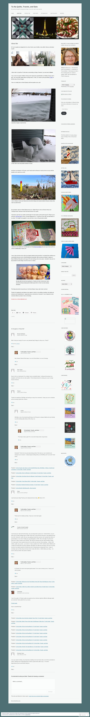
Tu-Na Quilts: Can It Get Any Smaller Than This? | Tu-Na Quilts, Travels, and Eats (34, 618)
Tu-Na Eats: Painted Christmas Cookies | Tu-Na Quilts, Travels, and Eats (32, 484)
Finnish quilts (14, 603)
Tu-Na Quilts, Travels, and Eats (24, 7)
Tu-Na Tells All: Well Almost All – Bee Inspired (26, 488)
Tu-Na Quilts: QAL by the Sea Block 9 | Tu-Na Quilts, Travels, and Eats (31, 640)
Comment (50, 691)
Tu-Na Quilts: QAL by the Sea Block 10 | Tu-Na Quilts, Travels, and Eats (32, 643)
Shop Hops (35, 13)
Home (12, 13)
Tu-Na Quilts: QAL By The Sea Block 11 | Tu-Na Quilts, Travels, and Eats (32, 646)
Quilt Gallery (54, 13)
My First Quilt (18, 216)
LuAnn (22, 410)
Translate (72, 86)
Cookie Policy (27, 714)
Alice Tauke (19, 369)
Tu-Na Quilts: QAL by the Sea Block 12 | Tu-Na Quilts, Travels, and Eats (32, 650)
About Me (19, 13)
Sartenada (19, 591)
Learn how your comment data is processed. (39, 696)
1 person (18, 343)
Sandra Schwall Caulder (22, 527)
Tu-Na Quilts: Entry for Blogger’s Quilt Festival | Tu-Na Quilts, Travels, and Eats (33, 472)
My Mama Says (44, 13)
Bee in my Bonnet (37, 246)
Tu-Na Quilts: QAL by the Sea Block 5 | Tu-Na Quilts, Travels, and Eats (31, 626)
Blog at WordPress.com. (15, 700)
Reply (12, 346)
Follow (64, 113)
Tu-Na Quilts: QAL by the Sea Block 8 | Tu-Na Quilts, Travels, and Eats (31, 636)
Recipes (62, 13)
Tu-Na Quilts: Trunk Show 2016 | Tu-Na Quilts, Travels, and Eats (30, 481)
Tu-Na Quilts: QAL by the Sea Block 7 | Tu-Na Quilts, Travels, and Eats (31, 633)
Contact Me (27, 13)
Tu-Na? (51, 77)
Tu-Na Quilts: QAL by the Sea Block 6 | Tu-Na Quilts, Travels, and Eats (31, 629)
